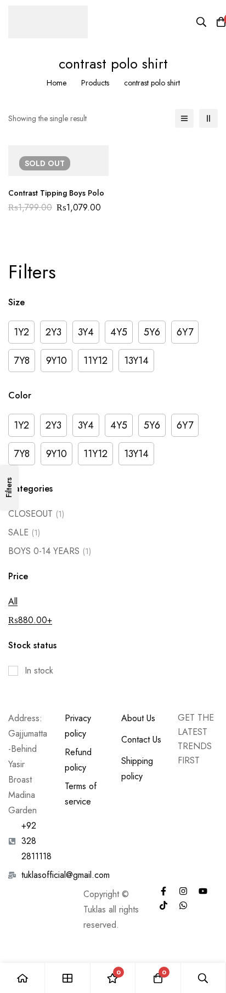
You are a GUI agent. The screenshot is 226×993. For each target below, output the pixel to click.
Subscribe (205, 780)
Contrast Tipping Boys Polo (56, 192)
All (13, 601)
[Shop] (67, 978)
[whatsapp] (183, 905)
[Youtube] (203, 891)
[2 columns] (208, 118)
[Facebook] (163, 891)
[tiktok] (163, 905)
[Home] (22, 978)
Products (95, 82)
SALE (24, 532)
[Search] (201, 21)
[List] (184, 118)
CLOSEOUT (36, 513)
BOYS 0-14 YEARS (49, 551)
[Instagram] (183, 891)
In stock (39, 670)
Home (56, 82)
